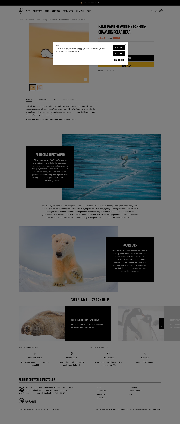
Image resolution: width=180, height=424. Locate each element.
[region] (90, 53)
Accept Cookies (119, 47)
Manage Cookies (119, 60)
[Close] (125, 45)
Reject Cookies (119, 53)
